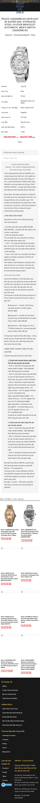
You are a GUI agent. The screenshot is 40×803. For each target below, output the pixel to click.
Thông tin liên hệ (10, 158)
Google (4, 772)
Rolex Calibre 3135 (27, 107)
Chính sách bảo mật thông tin (12, 725)
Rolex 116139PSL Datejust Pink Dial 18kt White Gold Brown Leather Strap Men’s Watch (30, 619)
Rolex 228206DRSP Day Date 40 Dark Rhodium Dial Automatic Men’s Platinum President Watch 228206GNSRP (29, 533)
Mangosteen (6, 751)
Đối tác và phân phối (9, 694)
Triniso (4, 747)
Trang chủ (8, 35)
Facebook (5, 768)
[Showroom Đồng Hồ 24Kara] (20, 7)
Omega (4, 743)
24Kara (4, 686)
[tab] (20, 152)
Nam (22, 91)
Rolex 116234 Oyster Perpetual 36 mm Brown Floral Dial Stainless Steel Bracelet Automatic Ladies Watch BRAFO (9, 620)
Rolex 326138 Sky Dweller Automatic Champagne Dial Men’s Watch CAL (30, 575)
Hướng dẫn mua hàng (9, 717)
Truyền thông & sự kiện (10, 690)
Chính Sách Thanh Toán (10, 708)
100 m (23, 127)
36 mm (23, 96)
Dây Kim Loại (25, 122)
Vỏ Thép (23, 117)
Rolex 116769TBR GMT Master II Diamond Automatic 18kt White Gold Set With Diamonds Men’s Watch (9, 663)
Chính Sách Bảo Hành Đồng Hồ (12, 713)
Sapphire (24, 112)
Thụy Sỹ (23, 86)
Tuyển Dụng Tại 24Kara (9, 698)
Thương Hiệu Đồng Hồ (21, 35)
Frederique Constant (8, 735)
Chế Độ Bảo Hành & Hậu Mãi (13, 152)
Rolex (33, 35)
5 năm (23, 132)
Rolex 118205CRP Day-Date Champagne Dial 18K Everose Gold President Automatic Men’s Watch (10, 532)
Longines (5, 739)
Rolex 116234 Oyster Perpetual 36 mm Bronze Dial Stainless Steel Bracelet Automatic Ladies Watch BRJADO (9, 576)
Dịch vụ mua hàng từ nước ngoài (13, 721)
